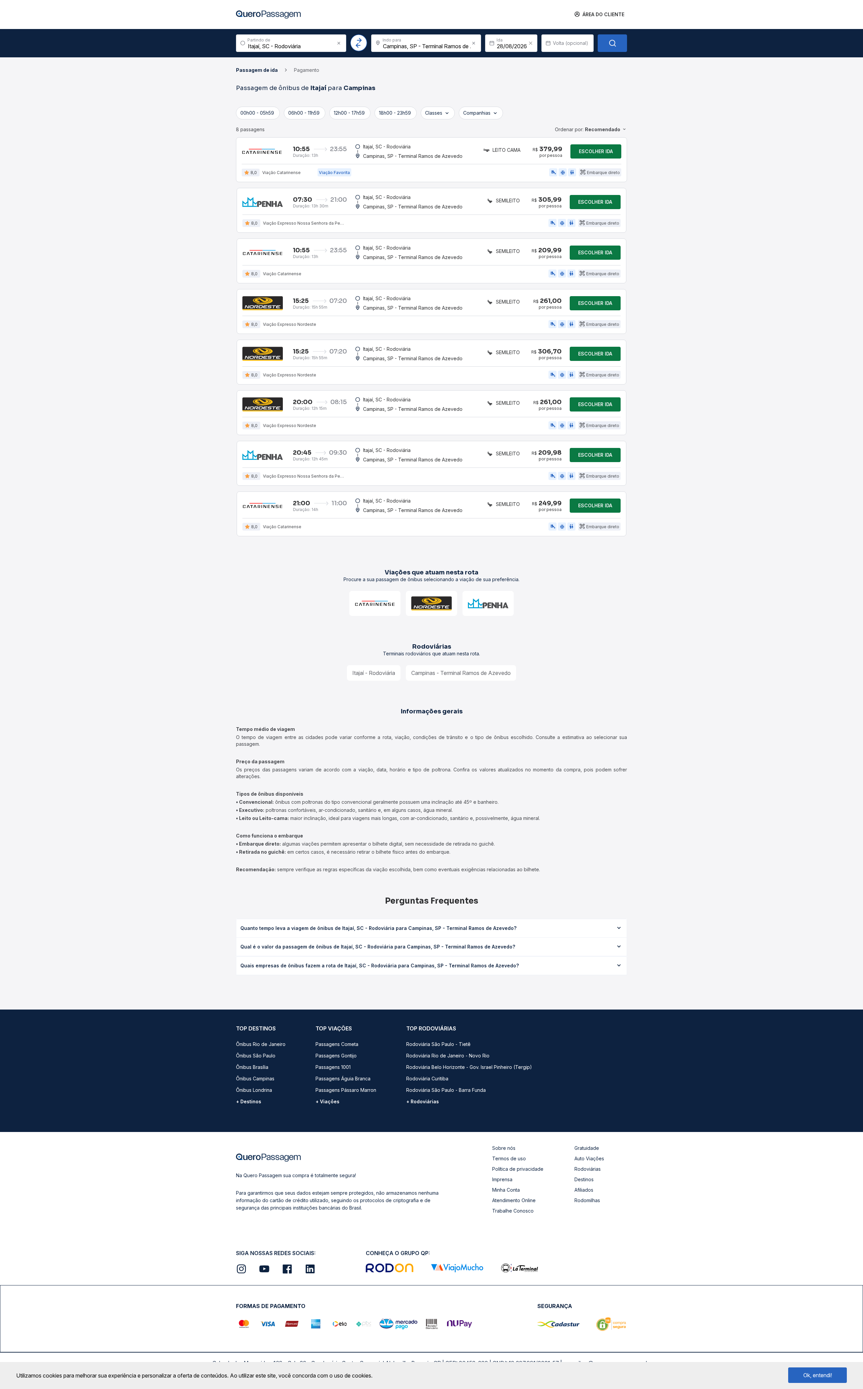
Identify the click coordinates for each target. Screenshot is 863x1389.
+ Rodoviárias (422, 1101)
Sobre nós (503, 1148)
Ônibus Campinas (255, 1078)
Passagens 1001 (333, 1067)
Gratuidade (586, 1148)
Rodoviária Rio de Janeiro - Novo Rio (447, 1055)
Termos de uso (509, 1158)
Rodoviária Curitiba (427, 1078)
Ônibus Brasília (252, 1067)
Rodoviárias (587, 1169)
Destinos (584, 1179)
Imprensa (502, 1179)
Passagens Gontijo (336, 1055)
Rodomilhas (587, 1200)
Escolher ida (596, 151)
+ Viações (327, 1101)
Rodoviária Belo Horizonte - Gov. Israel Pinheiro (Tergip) (469, 1067)
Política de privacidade (517, 1169)
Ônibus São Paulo (255, 1055)
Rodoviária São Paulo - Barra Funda (446, 1090)
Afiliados (583, 1190)
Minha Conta (506, 1190)
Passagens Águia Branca (343, 1078)
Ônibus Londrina (254, 1090)
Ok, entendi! (817, 1375)
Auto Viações (589, 1158)
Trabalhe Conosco (513, 1211)
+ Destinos (248, 1101)
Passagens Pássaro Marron (346, 1090)
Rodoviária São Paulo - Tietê (438, 1044)
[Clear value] (530, 43)
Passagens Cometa (337, 1044)
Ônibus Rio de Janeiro (261, 1044)
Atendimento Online (514, 1200)
